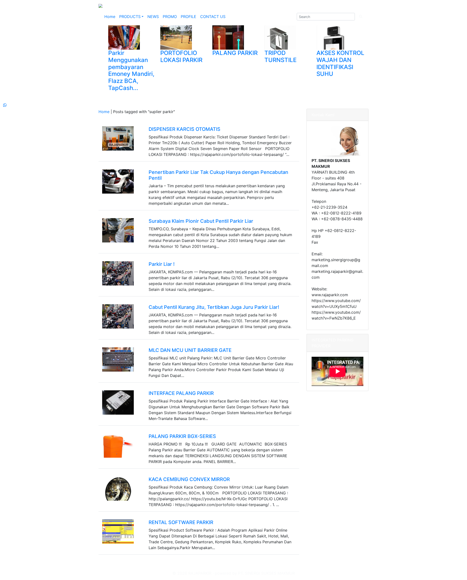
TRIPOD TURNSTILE (280, 56)
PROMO (170, 16)
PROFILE (188, 16)
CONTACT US (212, 16)
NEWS (153, 16)
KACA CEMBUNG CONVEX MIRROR (189, 479)
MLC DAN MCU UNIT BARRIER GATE (190, 350)
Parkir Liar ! (162, 264)
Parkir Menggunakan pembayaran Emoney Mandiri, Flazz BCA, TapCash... (131, 70)
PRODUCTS (130, 16)
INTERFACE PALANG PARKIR (181, 393)
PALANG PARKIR (235, 52)
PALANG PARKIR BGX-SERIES (182, 436)
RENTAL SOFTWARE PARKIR (181, 522)
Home (109, 16)
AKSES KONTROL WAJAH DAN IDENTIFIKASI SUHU (340, 63)
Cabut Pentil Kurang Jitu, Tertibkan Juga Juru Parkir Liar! (214, 307)
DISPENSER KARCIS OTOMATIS (184, 129)
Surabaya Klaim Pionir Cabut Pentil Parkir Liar (201, 221)
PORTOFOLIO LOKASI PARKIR (181, 56)
